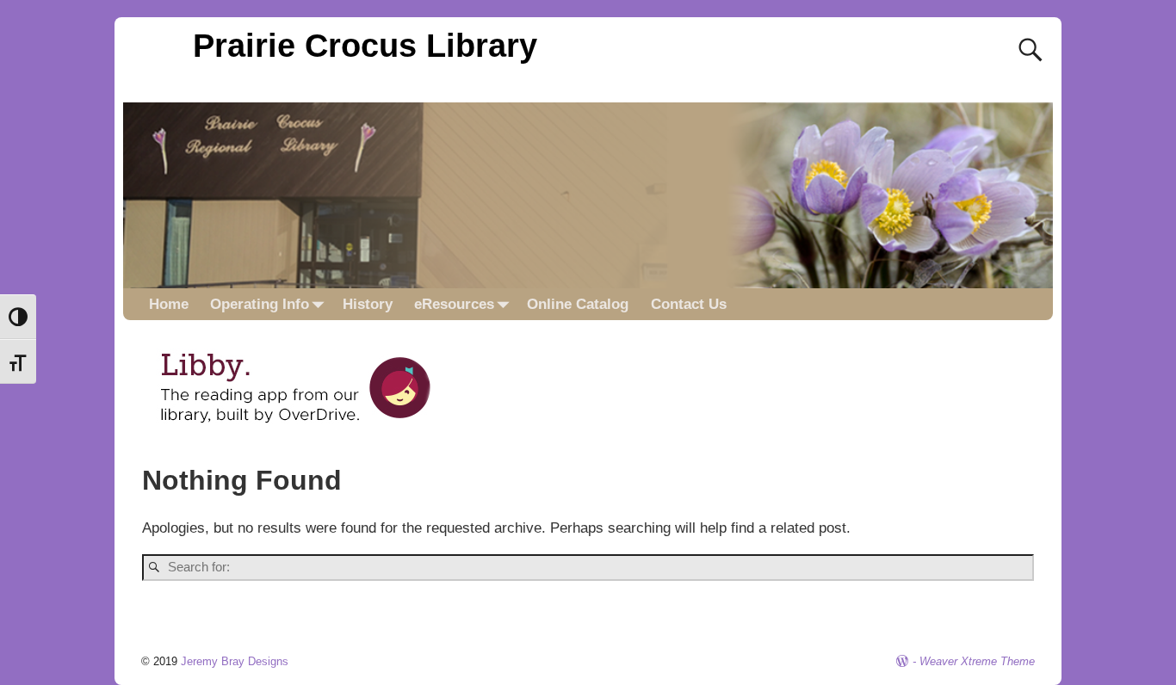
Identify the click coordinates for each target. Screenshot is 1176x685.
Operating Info (259, 304)
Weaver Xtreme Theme (977, 661)
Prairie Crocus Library (365, 45)
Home (169, 304)
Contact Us (689, 304)
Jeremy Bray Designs (234, 661)
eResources (454, 304)
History (368, 304)
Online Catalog (577, 304)
